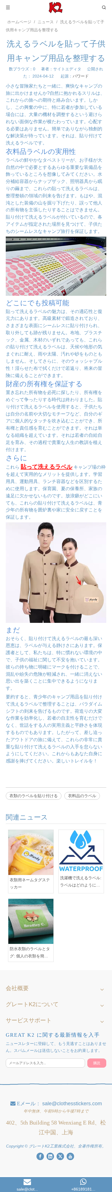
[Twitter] (60, 1156)
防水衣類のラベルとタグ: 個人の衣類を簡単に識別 (30, 953)
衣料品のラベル (82, 795)
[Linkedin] (50, 1156)
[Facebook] (40, 1156)
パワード (81, 76)
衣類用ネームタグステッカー (30, 883)
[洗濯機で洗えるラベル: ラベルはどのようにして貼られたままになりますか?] (81, 851)
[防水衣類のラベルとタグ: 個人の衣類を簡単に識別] (30, 921)
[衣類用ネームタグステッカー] (30, 852)
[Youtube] (70, 1156)
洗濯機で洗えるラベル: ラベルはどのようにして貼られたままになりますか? (80, 882)
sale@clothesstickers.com (72, 1103)
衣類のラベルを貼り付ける (33, 795)
